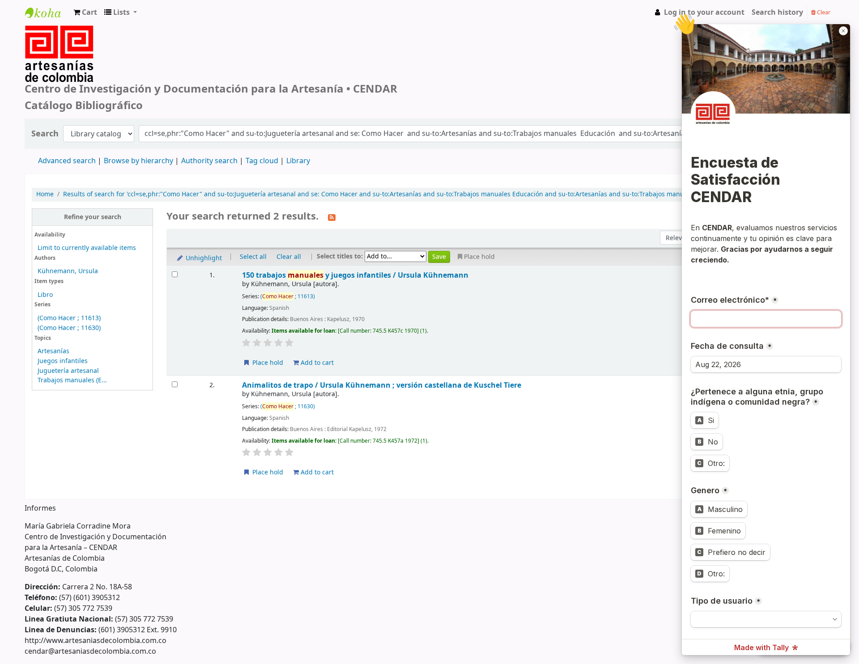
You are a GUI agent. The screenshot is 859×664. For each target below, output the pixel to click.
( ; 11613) (287, 296)
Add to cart (316, 363)
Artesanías (53, 351)
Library (298, 161)
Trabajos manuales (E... (72, 380)
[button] (85, 12)
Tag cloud (262, 161)
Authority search (209, 161)
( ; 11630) (287, 406)
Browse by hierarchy (138, 161)
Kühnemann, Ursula (68, 271)
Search (45, 134)
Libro (45, 295)
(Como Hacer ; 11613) (69, 318)
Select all (253, 257)
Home (45, 194)
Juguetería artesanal (68, 371)
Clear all (288, 257)
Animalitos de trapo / (381, 385)
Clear (823, 12)
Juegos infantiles (63, 361)
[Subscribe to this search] (331, 216)
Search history (777, 12)
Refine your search (92, 217)
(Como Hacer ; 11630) (69, 328)
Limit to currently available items (87, 248)
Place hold (267, 363)
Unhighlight (203, 258)
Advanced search (67, 161)
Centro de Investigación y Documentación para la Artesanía (47, 20)
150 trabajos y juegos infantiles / (355, 275)
